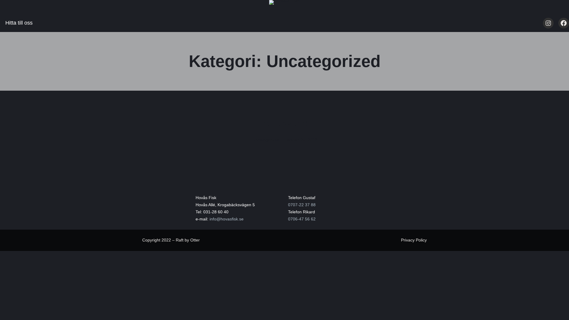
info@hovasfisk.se (227, 219)
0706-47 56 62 (302, 219)
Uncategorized (265, 139)
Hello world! (284, 123)
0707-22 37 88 (302, 204)
